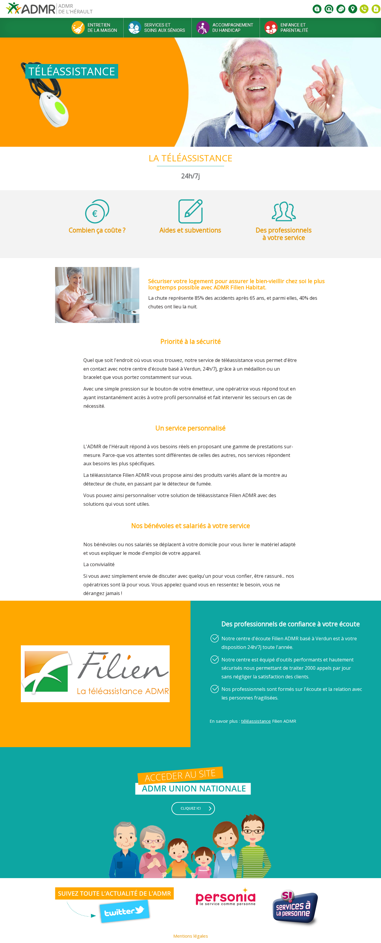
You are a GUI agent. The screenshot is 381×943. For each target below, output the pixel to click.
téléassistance (256, 721)
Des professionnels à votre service (284, 234)
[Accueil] (30, 10)
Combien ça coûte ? (97, 230)
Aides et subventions (190, 230)
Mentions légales (190, 936)
